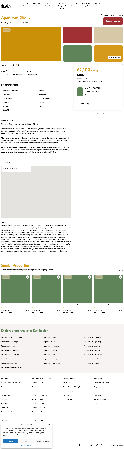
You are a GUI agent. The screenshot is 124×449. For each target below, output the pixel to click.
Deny (26, 441)
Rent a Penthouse (6, 407)
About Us (96, 391)
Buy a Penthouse (6, 391)
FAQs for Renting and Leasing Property (74, 391)
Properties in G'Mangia (9, 342)
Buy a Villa (4, 420)
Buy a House (4, 387)
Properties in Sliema (38, 403)
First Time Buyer (67, 399)
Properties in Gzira (49, 342)
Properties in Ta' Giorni (92, 359)
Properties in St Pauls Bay (39, 395)
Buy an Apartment (6, 395)
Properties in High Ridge (93, 342)
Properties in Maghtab (9, 350)
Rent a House (5, 403)
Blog (95, 387)
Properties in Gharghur (92, 337)
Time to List (66, 382)
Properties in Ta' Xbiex (9, 363)
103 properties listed (92, 91)
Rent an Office (5, 416)
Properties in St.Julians (9, 359)
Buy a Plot (4, 399)
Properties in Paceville (92, 350)
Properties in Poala (37, 420)
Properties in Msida (50, 350)
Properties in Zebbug (38, 412)
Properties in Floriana (50, 337)
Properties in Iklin (37, 416)
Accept (10, 441)
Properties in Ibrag (8, 346)
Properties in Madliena (92, 346)
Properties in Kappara (51, 346)
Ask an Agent (67, 395)
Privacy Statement (26, 445)
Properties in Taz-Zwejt (51, 363)
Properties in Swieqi (50, 359)
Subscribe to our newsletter (102, 382)
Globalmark (119, 445)
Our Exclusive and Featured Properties (12, 382)
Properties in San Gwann (93, 355)
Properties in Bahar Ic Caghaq (12, 337)
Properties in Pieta (49, 355)
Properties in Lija (37, 387)
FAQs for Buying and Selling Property (73, 387)
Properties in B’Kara (37, 382)
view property (15, 301)
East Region (40, 330)
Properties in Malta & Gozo (101, 399)
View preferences (42, 441)
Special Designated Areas (62, 6)
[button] (49, 425)
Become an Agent (99, 395)
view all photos (114, 57)
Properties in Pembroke (10, 355)
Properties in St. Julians (39, 407)
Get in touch (97, 403)
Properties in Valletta (91, 363)
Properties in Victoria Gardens (12, 367)
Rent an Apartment (6, 412)
